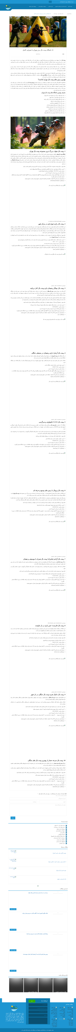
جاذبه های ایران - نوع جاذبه (59, 827)
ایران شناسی (50, 6)
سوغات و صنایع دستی (42, 6)
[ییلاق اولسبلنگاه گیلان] (46, 985)
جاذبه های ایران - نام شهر (59, 825)
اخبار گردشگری (62, 834)
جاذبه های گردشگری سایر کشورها (58, 836)
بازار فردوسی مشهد (61, 879)
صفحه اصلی (70, 6)
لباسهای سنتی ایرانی (60, 841)
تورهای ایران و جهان (32, 6)
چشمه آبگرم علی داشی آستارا (59, 853)
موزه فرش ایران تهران (61, 870)
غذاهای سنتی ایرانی (61, 839)
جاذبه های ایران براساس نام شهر (60, 6)
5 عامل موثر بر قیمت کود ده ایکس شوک (57, 861)
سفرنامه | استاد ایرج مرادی (59, 837)
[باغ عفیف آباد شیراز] (16, 985)
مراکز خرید (62, 832)
